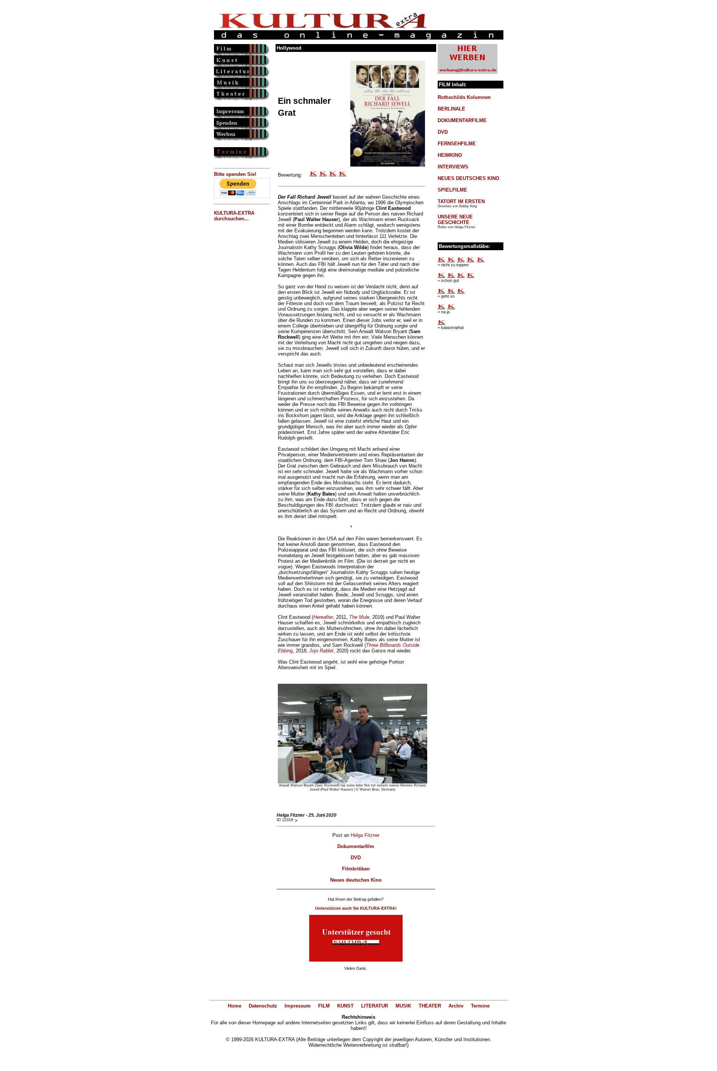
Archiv (455, 1006)
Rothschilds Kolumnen (464, 97)
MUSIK (403, 1006)
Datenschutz (263, 1006)
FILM (324, 1006)
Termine (480, 1006)
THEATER (430, 1006)
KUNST (345, 1006)
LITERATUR (374, 1006)
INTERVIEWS (453, 167)
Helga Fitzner (365, 835)
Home (234, 1006)
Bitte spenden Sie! (235, 174)
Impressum (298, 1006)
